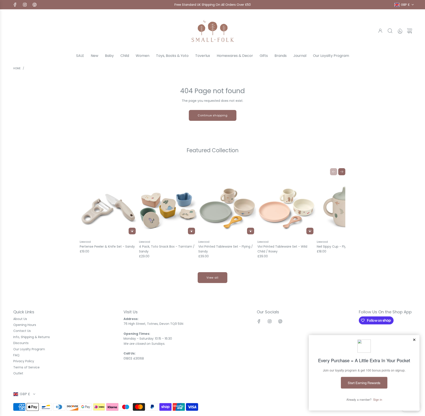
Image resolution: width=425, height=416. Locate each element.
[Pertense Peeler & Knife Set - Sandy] (109, 208)
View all (212, 277)
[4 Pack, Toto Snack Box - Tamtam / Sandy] (168, 208)
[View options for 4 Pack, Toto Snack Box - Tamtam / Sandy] (191, 231)
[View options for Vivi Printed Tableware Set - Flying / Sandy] (250, 231)
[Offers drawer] (400, 31)
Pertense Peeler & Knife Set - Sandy (107, 246)
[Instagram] (25, 4)
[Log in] (380, 31)
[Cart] (409, 31)
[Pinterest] (34, 4)
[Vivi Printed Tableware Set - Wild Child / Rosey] (286, 208)
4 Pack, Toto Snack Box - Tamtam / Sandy (167, 249)
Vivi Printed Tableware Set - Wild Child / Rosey (282, 249)
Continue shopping (213, 115)
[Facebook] (15, 4)
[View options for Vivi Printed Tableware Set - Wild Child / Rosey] (309, 231)
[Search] (390, 31)
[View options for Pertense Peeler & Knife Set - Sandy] (132, 231)
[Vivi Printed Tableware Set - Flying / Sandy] (227, 208)
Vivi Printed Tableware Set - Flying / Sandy (225, 249)
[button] (333, 171)
